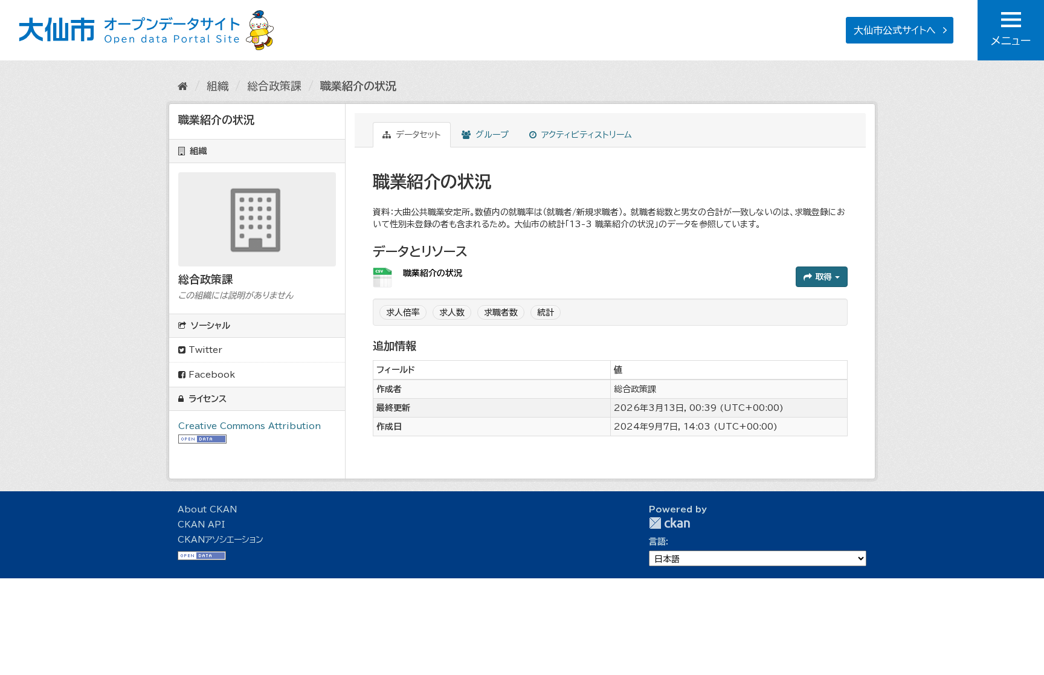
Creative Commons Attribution (249, 426)
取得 (823, 277)
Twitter (203, 350)
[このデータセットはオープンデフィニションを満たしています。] (202, 438)
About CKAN (207, 509)
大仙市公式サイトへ (895, 30)
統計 (545, 312)
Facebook (210, 374)
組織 (217, 85)
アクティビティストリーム (585, 135)
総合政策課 (274, 85)
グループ (490, 135)
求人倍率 (403, 312)
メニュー (1011, 40)
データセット (417, 135)
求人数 (452, 312)
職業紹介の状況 (358, 85)
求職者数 (501, 312)
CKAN (669, 523)
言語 (657, 541)
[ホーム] (183, 85)
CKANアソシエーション (220, 539)
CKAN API (201, 524)
